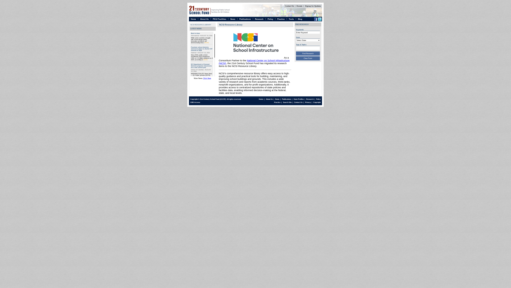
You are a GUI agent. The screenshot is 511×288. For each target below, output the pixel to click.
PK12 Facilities (219, 19)
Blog (300, 19)
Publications (245, 19)
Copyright (317, 102)
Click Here (207, 78)
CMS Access (195, 102)
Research (259, 19)
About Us (204, 19)
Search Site (287, 102)
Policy (270, 19)
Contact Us (298, 102)
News (232, 19)
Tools (291, 19)
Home (193, 19)
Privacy (308, 102)
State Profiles (299, 99)
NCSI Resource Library (200, 25)
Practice (281, 19)
